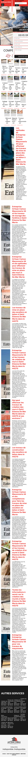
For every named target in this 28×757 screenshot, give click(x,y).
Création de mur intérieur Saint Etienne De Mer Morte (17, 702)
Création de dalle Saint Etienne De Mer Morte (4, 703)
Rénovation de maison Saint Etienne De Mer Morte (23, 709)
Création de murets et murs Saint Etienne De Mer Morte (4, 725)
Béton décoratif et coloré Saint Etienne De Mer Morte (4, 718)
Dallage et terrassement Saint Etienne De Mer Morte (17, 718)
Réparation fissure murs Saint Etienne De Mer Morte (11, 725)
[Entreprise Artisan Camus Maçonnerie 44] (14, 740)
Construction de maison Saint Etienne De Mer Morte (17, 709)
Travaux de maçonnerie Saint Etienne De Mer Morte (11, 702)
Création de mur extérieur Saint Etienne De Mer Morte (23, 702)
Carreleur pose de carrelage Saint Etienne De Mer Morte (23, 717)
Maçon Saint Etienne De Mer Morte (11, 719)
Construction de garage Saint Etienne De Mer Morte (4, 709)
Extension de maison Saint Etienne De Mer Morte (10, 709)
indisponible (8, 749)
